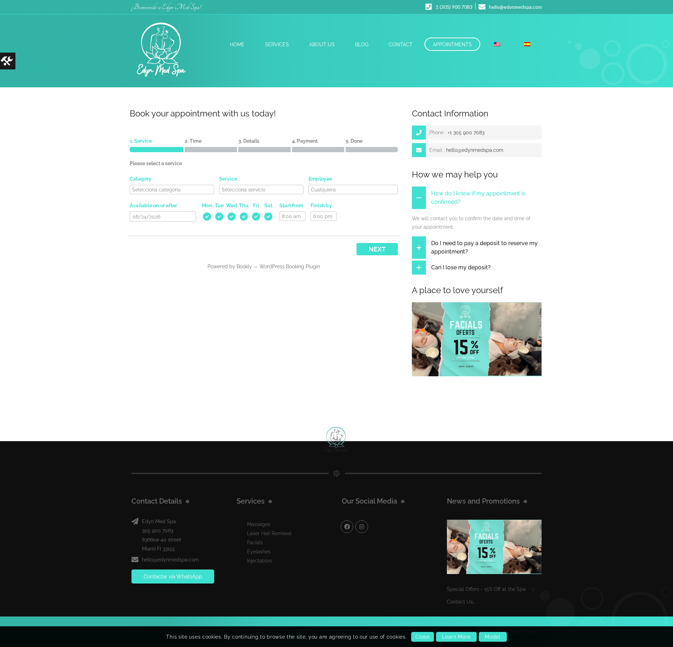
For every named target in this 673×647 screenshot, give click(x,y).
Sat (268, 205)
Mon (207, 205)
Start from (291, 205)
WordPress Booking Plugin (289, 266)
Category (141, 179)
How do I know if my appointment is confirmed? (478, 197)
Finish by (321, 205)
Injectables (259, 561)
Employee (320, 179)
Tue (219, 205)
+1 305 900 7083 (466, 132)
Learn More (456, 637)
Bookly (244, 266)
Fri (256, 205)
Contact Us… (461, 602)
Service (228, 179)
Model (493, 637)
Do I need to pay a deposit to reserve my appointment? (484, 247)
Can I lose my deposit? (461, 267)
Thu (244, 205)
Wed (231, 205)
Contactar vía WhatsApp (173, 576)
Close (422, 637)
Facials (255, 542)
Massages (258, 524)
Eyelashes (259, 551)
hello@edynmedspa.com (474, 150)
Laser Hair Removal (269, 533)
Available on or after (153, 205)
